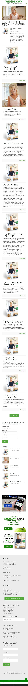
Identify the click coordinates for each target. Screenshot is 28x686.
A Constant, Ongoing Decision (13, 321)
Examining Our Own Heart (16, 28)
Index (18, 580)
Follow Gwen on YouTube (8, 636)
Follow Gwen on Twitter (8, 635)
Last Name (4, 434)
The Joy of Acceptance (9, 358)
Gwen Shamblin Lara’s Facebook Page (11, 632)
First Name (4, 430)
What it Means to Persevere (12, 283)
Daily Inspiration (6, 629)
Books (4, 630)
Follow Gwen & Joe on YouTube (10, 637)
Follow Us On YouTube (8, 613)
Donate (4, 566)
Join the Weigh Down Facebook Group (11, 591)
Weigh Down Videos (7, 589)
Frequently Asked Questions (9, 564)
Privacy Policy (6, 580)
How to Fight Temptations (10, 396)
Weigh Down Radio (7, 590)
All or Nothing (10, 184)
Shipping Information (7, 568)
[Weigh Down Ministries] (14, 2)
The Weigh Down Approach (9, 561)
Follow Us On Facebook (8, 607)
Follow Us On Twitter (8, 611)
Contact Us (5, 567)
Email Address (6, 658)
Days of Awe (10, 109)
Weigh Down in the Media (8, 563)
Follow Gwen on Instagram (9, 633)
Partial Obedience (13, 143)
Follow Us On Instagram (8, 609)
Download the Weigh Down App (10, 594)
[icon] (14, 675)
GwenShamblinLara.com (8, 628)
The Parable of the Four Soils (13, 235)
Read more (22, 80)
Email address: (5, 426)
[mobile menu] (26, 3)
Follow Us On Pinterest (8, 610)
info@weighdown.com (8, 577)
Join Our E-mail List (7, 593)
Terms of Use (13, 580)
